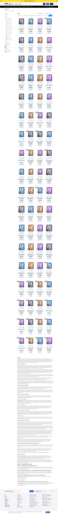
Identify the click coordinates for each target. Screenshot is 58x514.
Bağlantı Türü (39, 15)
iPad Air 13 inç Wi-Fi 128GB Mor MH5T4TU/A (49, 85)
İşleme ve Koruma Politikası (46, 499)
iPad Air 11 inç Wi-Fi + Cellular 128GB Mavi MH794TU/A (49, 142)
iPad (8, 6)
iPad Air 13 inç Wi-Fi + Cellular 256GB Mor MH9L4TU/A (39, 273)
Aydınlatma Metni (45, 504)
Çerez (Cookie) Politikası (46, 502)
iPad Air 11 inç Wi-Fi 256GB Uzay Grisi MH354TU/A (21, 104)
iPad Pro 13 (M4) (9, 30)
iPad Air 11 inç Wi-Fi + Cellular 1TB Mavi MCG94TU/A (39, 198)
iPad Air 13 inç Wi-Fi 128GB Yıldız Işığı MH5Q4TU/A (40, 86)
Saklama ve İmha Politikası (46, 498)
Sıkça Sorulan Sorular (33, 496)
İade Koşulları (32, 506)
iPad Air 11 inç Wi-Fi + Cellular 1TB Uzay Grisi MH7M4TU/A (30, 292)
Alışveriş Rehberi (32, 501)
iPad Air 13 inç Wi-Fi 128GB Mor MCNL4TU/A (49, 66)
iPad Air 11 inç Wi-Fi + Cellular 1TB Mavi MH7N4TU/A (49, 273)
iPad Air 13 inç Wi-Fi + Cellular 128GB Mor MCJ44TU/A (49, 198)
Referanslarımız (20, 499)
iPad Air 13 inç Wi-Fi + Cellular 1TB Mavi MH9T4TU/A (39, 349)
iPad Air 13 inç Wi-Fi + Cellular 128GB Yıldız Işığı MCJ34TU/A (30, 198)
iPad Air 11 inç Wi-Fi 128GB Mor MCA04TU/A (40, 29)
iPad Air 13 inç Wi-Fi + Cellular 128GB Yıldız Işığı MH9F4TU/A (30, 255)
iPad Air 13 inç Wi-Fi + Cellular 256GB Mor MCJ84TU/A (39, 236)
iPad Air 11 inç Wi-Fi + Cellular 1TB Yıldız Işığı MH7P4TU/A (39, 292)
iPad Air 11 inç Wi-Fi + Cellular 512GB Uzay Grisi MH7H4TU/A (30, 311)
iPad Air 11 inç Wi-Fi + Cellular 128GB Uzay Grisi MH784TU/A (39, 142)
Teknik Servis (19, 502)
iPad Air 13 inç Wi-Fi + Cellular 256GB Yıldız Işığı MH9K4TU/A (30, 273)
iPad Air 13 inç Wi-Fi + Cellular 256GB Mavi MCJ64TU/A (21, 236)
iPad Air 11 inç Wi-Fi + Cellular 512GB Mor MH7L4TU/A (21, 311)
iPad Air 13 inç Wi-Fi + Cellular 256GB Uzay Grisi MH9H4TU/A (49, 255)
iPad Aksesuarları (9, 39)
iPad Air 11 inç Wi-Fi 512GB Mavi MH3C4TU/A (49, 330)
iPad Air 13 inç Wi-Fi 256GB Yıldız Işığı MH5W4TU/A (40, 217)
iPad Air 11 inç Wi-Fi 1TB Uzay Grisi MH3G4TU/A (31, 330)
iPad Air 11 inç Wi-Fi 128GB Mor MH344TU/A (49, 47)
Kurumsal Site (19, 498)
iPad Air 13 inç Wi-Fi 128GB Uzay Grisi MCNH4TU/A (21, 67)
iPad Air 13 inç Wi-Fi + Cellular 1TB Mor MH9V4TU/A (49, 349)
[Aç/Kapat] (15, 13)
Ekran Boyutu (26, 15)
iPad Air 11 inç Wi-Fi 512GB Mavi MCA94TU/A (21, 123)
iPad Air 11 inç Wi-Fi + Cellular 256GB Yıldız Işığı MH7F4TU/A (30, 179)
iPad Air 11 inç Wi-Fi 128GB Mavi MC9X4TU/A (31, 29)
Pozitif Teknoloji (7, 10)
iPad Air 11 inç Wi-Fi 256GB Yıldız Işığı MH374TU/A (40, 104)
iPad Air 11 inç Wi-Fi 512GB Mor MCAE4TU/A (40, 123)
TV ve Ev (7, 46)
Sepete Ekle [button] (21, 51)
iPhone (11, 6)
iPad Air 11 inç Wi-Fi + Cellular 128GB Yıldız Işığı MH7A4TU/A (30, 161)
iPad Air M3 (18, 377)
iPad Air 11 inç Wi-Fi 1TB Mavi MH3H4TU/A (49, 310)
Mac (5, 6)
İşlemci (20, 15)
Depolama (33, 15)
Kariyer (18, 504)
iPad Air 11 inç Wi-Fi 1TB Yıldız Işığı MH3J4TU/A (40, 330)
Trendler (18, 501)
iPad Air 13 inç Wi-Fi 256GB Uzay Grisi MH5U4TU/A (21, 217)
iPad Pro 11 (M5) (9, 32)
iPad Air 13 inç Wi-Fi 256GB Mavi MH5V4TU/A (31, 217)
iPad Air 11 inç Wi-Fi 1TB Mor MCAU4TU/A (21, 160)
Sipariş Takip (32, 498)
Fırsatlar (28, 6)
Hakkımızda (19, 496)
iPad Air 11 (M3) (9, 21)
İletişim (18, 505)
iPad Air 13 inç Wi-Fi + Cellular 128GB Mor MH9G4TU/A (39, 255)
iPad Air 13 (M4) (9, 23)
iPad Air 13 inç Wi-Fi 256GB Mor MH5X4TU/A (49, 217)
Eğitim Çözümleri (20, 506)
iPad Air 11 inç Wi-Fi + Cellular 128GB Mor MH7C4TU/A (39, 161)
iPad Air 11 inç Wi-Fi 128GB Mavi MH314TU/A (31, 48)
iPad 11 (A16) (8, 18)
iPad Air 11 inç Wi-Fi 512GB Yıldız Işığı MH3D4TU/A (31, 349)
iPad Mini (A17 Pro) (9, 27)
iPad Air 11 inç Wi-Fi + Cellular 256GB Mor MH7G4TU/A (39, 179)
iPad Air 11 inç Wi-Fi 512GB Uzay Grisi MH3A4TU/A (31, 142)
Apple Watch (15, 6)
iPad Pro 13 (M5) (9, 34)
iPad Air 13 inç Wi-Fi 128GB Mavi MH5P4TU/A (31, 86)
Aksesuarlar (24, 6)
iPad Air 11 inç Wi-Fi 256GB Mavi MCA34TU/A (49, 29)
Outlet (31, 6)
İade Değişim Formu (33, 499)
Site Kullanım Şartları (33, 504)
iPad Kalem (8, 36)
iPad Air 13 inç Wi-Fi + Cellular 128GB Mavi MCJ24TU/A (21, 198)
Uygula (50, 15)
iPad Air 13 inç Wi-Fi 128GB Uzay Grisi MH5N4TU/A (21, 86)
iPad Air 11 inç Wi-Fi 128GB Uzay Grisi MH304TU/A (21, 48)
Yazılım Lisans (8, 51)
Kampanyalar (7, 506)
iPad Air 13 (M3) (9, 25)
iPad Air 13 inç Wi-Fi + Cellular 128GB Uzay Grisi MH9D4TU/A (49, 236)
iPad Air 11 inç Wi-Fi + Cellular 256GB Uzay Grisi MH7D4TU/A (49, 161)
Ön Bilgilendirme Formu (33, 505)
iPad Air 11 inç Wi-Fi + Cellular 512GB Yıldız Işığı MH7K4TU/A (39, 311)
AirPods (19, 6)
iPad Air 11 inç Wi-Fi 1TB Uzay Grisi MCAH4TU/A (49, 123)
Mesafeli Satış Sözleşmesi (34, 502)
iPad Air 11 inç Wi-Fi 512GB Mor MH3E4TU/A (21, 348)
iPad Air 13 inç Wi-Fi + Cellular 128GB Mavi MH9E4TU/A (21, 255)
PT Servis (46, 6)
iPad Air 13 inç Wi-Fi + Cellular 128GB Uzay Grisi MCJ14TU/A (49, 179)
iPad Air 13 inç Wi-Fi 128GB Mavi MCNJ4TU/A (31, 67)
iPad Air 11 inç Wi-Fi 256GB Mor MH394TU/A (49, 104)
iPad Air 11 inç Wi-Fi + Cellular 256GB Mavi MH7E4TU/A (21, 179)
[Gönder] (44, 4)
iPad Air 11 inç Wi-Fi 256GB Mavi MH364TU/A (31, 104)
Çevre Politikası (44, 501)
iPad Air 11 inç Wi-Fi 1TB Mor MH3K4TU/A (21, 329)
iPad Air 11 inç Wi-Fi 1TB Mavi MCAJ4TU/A (21, 141)
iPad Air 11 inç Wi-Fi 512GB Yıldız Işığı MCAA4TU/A (31, 123)
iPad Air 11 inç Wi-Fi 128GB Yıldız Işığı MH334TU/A (40, 48)
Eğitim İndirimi (51, 6)
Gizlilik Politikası (44, 496)
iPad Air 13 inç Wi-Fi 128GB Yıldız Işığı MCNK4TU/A (40, 67)
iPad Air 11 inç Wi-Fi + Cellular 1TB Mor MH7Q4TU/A (21, 292)
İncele (30, 145)
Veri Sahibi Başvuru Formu (46, 505)
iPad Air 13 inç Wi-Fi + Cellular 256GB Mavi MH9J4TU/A (21, 273)
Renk (45, 15)
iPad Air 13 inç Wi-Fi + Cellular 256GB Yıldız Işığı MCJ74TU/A (30, 236)
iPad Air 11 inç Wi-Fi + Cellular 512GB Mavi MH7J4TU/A (49, 292)
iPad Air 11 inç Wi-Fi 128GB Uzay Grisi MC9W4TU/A (21, 29)
